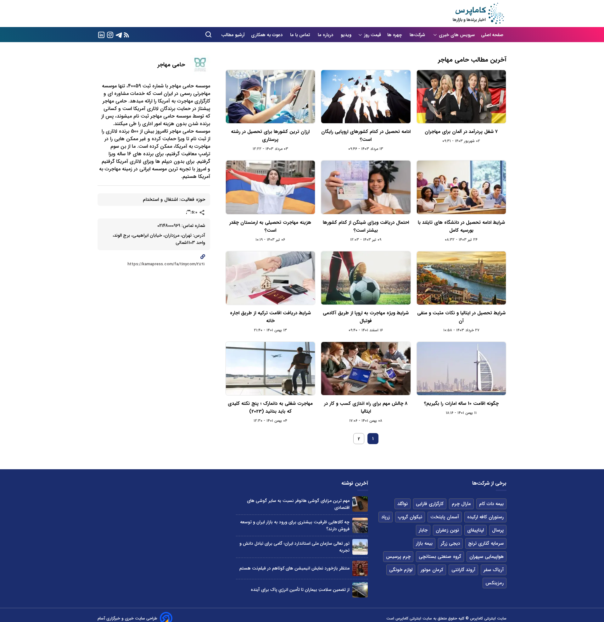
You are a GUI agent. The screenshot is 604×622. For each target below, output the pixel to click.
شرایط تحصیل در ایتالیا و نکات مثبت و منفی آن (461, 317)
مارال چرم (461, 504)
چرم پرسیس (398, 556)
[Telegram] (119, 34)
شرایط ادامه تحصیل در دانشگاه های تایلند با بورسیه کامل (461, 226)
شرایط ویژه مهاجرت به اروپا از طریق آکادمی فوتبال (366, 317)
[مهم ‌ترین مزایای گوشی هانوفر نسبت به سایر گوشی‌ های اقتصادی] (360, 504)
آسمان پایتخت (444, 517)
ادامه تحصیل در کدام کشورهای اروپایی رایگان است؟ (366, 135)
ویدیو (346, 34)
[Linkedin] (101, 34)
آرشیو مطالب (233, 34)
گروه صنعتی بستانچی (440, 556)
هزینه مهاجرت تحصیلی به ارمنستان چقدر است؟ (270, 226)
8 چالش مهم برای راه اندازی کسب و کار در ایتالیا (365, 407)
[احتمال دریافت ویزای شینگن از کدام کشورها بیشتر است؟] (366, 187)
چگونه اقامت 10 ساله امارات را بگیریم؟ (461, 403)
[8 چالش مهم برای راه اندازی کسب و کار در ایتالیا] (366, 368)
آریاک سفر (494, 570)
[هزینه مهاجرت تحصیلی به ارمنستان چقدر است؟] (270, 187)
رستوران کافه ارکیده (485, 517)
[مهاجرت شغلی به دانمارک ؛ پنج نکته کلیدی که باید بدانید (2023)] (270, 368)
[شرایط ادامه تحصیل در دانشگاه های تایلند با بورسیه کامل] (461, 187)
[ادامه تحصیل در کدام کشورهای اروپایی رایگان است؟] (366, 96)
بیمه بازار (424, 543)
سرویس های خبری (457, 34)
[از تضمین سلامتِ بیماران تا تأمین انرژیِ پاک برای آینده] (360, 590)
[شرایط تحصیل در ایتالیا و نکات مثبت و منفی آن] (461, 278)
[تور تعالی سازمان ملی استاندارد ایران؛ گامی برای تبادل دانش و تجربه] (360, 547)
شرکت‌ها (418, 34)
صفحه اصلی (492, 34)
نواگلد (402, 504)
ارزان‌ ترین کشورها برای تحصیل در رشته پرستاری (270, 135)
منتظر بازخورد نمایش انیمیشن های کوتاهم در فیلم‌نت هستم (294, 568)
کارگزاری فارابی (430, 504)
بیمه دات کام (491, 504)
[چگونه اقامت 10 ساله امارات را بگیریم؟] (461, 368)
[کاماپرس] (478, 13)
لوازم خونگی (400, 570)
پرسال (498, 530)
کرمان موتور (432, 570)
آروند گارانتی (463, 570)
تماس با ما (300, 34)
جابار (423, 530)
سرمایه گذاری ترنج (486, 543)
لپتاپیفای (475, 530)
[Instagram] (110, 34)
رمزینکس (494, 583)
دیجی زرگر (450, 543)
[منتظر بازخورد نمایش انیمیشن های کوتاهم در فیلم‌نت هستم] (360, 568)
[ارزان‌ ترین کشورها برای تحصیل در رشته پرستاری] (270, 96)
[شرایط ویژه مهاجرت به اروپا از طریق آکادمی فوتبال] (366, 278)
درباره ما (326, 34)
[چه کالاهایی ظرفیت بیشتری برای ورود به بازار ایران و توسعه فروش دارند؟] (360, 525)
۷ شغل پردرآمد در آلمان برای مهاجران (461, 131)
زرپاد (385, 517)
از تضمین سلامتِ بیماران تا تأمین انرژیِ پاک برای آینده (300, 589)
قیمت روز (372, 34)
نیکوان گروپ (410, 517)
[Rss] (126, 35)
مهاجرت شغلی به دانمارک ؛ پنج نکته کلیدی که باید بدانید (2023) (270, 407)
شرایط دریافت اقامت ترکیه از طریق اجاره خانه (270, 317)
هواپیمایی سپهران (486, 556)
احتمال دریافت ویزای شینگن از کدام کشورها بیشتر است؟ (366, 226)
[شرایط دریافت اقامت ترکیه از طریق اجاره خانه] (270, 278)
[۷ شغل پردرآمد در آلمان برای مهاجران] (461, 96)
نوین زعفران (447, 530)
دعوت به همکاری (267, 34)
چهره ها (395, 34)
